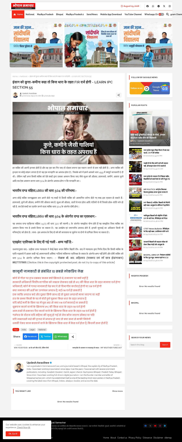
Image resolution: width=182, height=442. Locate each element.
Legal (32, 330)
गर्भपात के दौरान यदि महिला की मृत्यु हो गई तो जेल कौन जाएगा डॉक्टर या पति (53, 315)
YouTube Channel (133, 14)
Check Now (22, 427)
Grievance (147, 438)
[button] (161, 14)
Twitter (47, 336)
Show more (117, 391)
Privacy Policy (135, 438)
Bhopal (59, 14)
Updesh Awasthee (38, 362)
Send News (92, 14)
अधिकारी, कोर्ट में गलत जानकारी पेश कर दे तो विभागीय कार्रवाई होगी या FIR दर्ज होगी (57, 286)
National (30, 14)
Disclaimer (158, 438)
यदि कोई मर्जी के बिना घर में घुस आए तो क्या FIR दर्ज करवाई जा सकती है (50, 302)
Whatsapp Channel (153, 14)
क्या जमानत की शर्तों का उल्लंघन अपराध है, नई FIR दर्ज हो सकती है (47, 290)
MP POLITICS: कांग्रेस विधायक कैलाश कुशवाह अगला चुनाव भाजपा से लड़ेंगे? (155, 192)
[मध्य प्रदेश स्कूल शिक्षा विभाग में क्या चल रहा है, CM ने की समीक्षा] (135, 153)
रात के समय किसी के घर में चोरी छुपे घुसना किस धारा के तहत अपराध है (49, 298)
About (113, 438)
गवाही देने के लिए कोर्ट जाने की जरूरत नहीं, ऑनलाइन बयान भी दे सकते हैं (156, 164)
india (24, 330)
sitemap (168, 438)
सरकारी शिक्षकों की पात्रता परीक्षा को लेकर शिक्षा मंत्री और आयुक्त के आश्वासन (155, 244)
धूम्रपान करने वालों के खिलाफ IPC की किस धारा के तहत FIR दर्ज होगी (49, 306)
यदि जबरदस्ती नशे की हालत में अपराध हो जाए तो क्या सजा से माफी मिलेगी (52, 319)
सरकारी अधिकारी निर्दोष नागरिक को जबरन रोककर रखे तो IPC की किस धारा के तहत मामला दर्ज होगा (66, 282)
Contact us (122, 438)
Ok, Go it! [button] (13, 434)
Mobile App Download (111, 14)
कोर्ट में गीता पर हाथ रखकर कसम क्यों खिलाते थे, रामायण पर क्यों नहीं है (50, 278)
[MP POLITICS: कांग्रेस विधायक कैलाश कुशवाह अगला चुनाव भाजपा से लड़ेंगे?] (135, 193)
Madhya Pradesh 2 (75, 14)
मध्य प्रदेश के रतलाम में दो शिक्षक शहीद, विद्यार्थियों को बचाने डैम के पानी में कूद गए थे (157, 178)
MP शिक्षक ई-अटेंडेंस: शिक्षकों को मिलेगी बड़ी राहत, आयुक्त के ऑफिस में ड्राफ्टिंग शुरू (157, 205)
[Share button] (72, 336)
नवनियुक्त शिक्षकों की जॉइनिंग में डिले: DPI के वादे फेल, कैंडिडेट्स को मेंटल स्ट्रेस (155, 218)
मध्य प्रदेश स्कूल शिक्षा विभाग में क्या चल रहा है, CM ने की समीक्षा (156, 151)
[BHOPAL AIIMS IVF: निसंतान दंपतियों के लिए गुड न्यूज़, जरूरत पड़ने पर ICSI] (135, 258)
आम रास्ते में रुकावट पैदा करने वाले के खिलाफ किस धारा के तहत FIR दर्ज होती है (54, 311)
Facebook (32, 336)
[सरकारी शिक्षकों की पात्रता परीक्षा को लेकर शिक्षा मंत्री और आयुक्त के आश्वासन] (135, 245)
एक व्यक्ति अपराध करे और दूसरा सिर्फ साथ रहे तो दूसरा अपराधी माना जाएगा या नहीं (56, 294)
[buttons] (147, 6)
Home (20, 14)
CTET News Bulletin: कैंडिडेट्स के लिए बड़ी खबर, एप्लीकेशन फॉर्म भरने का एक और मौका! (156, 231)
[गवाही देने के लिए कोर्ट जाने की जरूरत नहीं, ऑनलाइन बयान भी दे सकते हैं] (135, 166)
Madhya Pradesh (45, 14)
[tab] (18, 14)
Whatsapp (62, 336)
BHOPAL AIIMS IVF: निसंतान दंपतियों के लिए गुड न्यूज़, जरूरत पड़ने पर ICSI (157, 256)
